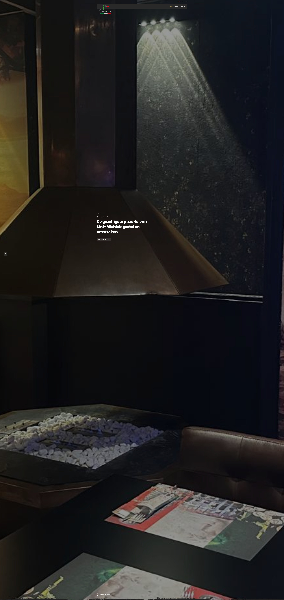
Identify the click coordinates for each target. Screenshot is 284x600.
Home (171, 6)
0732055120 (182, 1)
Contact (183, 6)
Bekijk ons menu (102, 239)
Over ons (176, 6)
